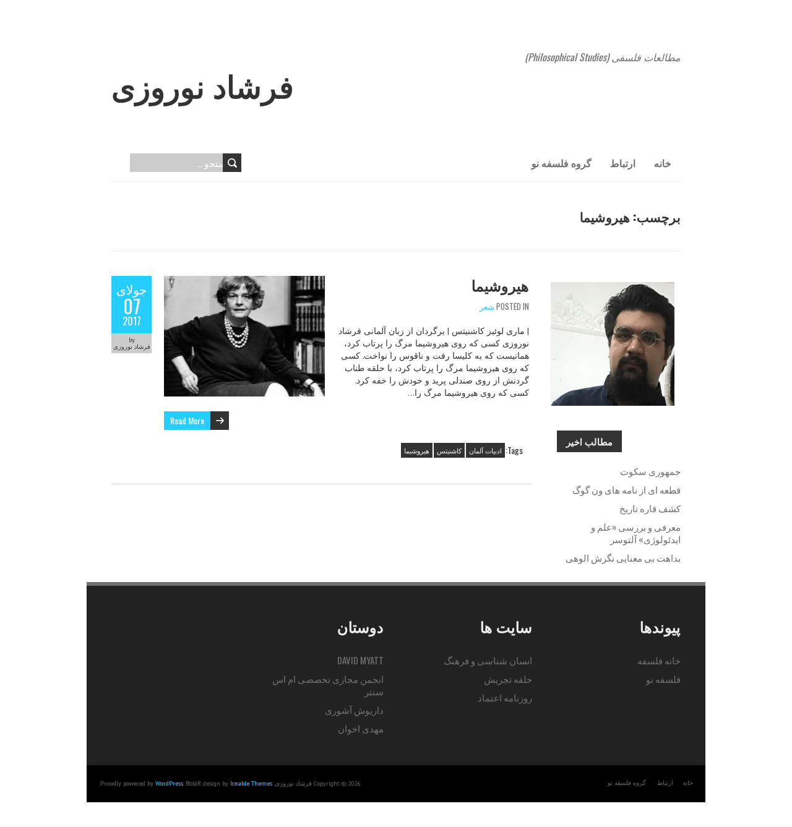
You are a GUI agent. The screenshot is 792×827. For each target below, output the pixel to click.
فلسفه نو (663, 678)
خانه (662, 162)
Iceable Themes (251, 783)
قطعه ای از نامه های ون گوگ (626, 489)
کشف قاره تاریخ (650, 508)
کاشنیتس (449, 450)
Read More (187, 420)
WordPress (169, 783)
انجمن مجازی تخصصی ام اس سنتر (328, 685)
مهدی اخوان (361, 728)
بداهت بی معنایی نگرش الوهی (623, 557)
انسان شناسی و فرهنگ (488, 660)
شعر (487, 306)
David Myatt (360, 660)
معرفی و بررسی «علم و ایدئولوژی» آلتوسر (636, 533)
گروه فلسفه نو (562, 162)
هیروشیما (500, 284)
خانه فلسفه (659, 660)
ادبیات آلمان (485, 450)
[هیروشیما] (244, 282)
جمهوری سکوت (650, 471)
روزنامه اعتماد (505, 697)
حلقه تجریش (508, 678)
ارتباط (622, 162)
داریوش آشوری (354, 709)
